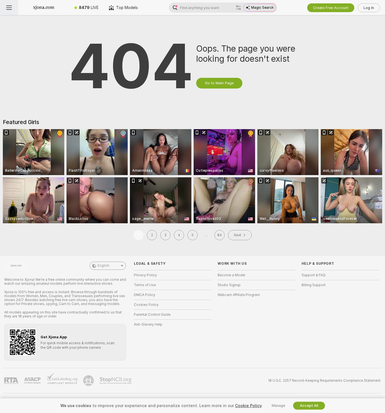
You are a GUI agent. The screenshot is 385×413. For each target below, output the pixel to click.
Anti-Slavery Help (148, 324)
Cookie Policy (248, 405)
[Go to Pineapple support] (89, 380)
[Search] (238, 8)
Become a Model (231, 275)
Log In (369, 8)
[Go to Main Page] (43, 7)
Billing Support (314, 285)
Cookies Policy (146, 305)
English (103, 266)
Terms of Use (145, 285)
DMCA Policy (144, 295)
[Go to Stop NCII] (116, 380)
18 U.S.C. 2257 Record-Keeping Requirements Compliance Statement (324, 381)
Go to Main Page (219, 83)
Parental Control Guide (152, 315)
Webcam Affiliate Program (239, 295)
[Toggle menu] (9, 7)
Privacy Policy (145, 275)
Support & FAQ (314, 275)
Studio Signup (229, 285)
